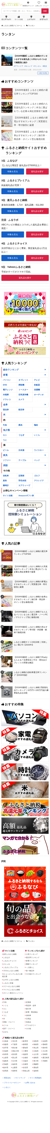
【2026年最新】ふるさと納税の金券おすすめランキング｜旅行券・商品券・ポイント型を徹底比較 (31, 599)
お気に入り (38, 5)
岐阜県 (25, 1041)
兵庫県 (25, 1064)
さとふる (6, 964)
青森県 (5, 1044)
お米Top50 (31, 19)
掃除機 (21, 385)
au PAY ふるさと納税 (11, 980)
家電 (5, 375)
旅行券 (28, 1009)
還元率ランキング (32, 957)
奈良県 (25, 1067)
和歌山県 (26, 1071)
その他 (28, 1028)
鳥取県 (35, 1041)
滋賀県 (25, 1054)
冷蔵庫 (6, 394)
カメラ (21, 399)
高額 (5, 465)
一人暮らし (30, 967)
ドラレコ (7, 399)
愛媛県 (35, 1064)
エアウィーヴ (24, 485)
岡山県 (35, 1048)
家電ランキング (32, 961)
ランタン (38, 66)
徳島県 (35, 1057)
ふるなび (6, 957)
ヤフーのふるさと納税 (11, 986)
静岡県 (25, 1044)
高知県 (35, 1067)
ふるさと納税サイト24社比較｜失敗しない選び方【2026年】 (30, 643)
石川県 (14, 1061)
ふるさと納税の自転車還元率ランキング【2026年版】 (30, 673)
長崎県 (45, 1044)
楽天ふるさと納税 (10, 954)
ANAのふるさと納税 (11, 971)
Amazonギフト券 (26, 495)
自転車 (6, 475)
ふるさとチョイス (10, 961)
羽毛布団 (22, 480)
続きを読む (43, 73)
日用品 (28, 1019)
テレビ (37, 380)
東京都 (14, 1048)
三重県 (25, 1051)
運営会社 (7, 1078)
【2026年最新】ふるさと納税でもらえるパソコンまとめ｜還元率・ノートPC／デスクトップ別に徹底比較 (31, 614)
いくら (37, 435)
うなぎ (21, 435)
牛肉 (5, 425)
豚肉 (20, 425)
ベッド (37, 460)
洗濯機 (37, 390)
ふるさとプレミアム (10, 967)
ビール (6, 450)
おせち (5, 1032)
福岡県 (35, 1071)
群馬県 (5, 1071)
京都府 (25, 1057)
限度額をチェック (28, 5)
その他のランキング (33, 974)
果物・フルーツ (9, 1022)
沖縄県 (45, 1061)
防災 (45, 66)
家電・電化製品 (32, 1012)
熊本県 (45, 1048)
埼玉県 (14, 1041)
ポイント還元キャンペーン (13, 993)
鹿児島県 (45, 1057)
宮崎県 (45, 1054)
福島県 (5, 1061)
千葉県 (14, 1044)
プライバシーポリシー (12, 1083)
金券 (5, 404)
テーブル (22, 460)
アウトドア (19, 66)
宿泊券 (6, 409)
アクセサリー (31, 1025)
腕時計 (6, 485)
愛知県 (25, 1048)
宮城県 (5, 1051)
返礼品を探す (37, 171)
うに (5, 440)
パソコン (7, 380)
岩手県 (5, 1048)
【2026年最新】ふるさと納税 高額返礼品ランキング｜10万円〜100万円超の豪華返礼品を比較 (31, 690)
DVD (5, 385)
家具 (5, 455)
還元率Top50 (6, 19)
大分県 (45, 1051)
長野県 (14, 1071)
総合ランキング (11, 369)
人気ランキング (32, 954)
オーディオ (39, 394)
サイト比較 (19, 19)
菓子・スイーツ (9, 1028)
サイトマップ (20, 1078)
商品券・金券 (31, 1005)
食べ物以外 (30, 971)
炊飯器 (37, 385)
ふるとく (7, 1087)
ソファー (7, 460)
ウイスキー (39, 450)
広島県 (35, 1051)
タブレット (23, 380)
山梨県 (14, 1067)
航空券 (21, 409)
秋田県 (5, 1054)
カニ (5, 435)
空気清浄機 (23, 394)
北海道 (5, 1041)
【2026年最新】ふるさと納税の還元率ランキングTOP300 (31, 552)
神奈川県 (15, 1051)
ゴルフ (37, 475)
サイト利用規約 (36, 1078)
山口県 (35, 1054)
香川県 (35, 1061)
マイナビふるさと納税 (11, 990)
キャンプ (29, 66)
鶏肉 (36, 425)
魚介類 (6, 430)
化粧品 (28, 1022)
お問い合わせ (30, 1083)
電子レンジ (8, 390)
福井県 (14, 1064)
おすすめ (7, 64)
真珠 (5, 480)
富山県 (14, 1057)
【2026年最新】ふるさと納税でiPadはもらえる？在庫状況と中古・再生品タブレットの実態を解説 (31, 660)
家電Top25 (44, 19)
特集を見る (13, 171)
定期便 (21, 475)
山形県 (5, 1057)
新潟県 (14, 1054)
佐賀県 (45, 1041)
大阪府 (25, 1061)
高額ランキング (32, 964)
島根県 (35, 1044)
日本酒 (21, 450)
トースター (23, 390)
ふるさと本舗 (8, 983)
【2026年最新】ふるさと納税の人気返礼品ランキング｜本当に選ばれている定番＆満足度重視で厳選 (31, 569)
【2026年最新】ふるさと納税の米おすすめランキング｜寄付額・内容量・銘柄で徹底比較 (31, 629)
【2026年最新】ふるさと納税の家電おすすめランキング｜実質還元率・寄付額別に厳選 (31, 584)
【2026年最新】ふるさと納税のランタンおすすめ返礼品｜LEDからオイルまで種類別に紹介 (31, 59)
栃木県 (5, 1067)
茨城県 (5, 1064)
